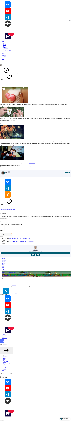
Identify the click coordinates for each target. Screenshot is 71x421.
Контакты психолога (4, 335)
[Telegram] (34, 255)
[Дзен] (8, 26)
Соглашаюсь (1, 420)
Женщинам (3, 261)
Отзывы (3, 336)
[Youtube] (8, 13)
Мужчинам (3, 263)
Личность (3, 262)
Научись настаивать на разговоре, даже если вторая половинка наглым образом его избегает (22, 242)
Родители (3, 267)
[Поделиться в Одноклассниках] (8, 197)
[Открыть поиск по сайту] (69, 20)
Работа (3, 266)
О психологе (3, 334)
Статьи (3, 269)
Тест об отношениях (4, 338)
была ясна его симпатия (32, 163)
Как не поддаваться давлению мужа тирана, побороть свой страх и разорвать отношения (21, 241)
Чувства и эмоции (4, 270)
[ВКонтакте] (8, 7)
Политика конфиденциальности (3, 346)
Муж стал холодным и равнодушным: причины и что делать (10, 276)
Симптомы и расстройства (5, 268)
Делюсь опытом (4, 260)
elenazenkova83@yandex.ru (11, 346)
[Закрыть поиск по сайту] (0, 376)
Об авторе (68, 172)
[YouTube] (33, 255)
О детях (3, 264)
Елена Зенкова (2, 66)
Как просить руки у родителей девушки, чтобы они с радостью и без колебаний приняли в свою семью (16, 272)
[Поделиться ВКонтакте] (8, 184)
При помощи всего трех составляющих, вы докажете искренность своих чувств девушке (14, 275)
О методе (3, 337)
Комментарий (2, 230)
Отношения (3, 265)
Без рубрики (3, 258)
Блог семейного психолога (35, 20)
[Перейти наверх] (6, 350)
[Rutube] (39, 255)
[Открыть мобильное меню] (70, 20)
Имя (1, 221)
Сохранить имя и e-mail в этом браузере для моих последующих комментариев (12, 224)
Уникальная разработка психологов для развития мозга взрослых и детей (19, 238)
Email (1, 222)
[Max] (38, 255)
